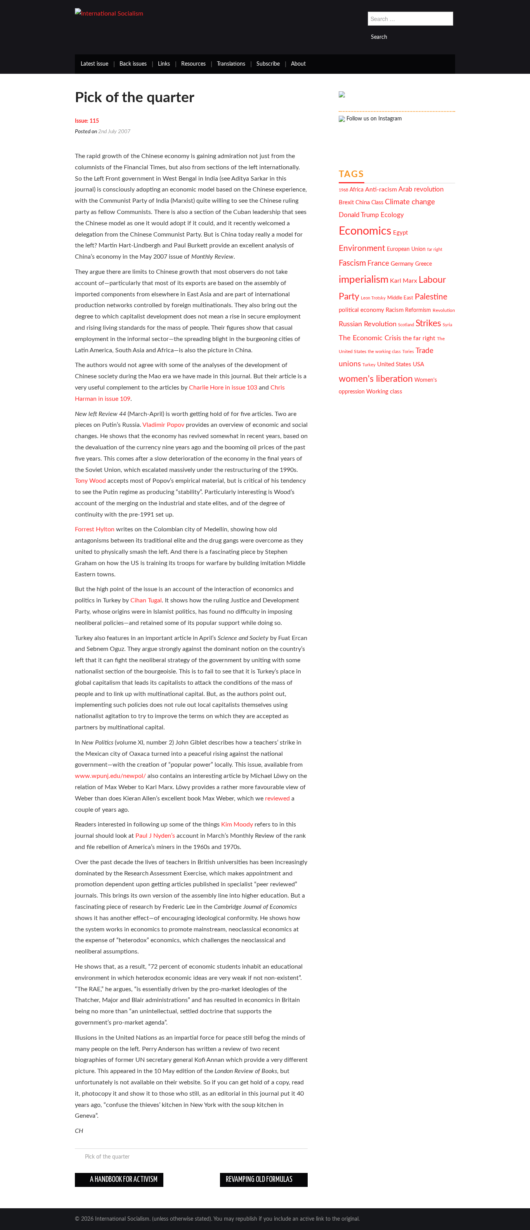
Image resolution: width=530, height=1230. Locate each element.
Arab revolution (420, 189)
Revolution (444, 310)
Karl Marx (403, 281)
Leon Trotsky (373, 298)
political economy (361, 310)
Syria (447, 325)
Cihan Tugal (146, 600)
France (378, 263)
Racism (395, 310)
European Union (406, 249)
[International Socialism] (109, 13)
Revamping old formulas (260, 1179)
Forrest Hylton (94, 529)
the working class (384, 352)
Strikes (428, 323)
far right (434, 249)
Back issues (133, 64)
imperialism (363, 280)
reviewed (277, 798)
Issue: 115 (87, 121)
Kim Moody (237, 824)
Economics (365, 231)
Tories (408, 352)
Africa (357, 190)
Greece (423, 264)
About (298, 64)
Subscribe (268, 64)
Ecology (392, 215)
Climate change (410, 202)
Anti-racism (381, 189)
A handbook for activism (123, 1179)
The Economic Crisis (370, 338)
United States (394, 364)
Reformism (418, 310)
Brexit (346, 202)
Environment (362, 248)
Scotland (406, 325)
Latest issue (94, 64)
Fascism (352, 263)
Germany (402, 264)
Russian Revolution (368, 324)
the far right (419, 338)
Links (164, 64)
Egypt (400, 233)
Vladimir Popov (163, 425)
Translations (231, 64)
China (362, 202)
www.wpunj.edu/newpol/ (110, 776)
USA (418, 364)
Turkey (369, 365)
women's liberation (376, 378)
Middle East (400, 298)
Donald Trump (359, 215)
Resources (193, 64)
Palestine (431, 297)
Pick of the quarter (107, 1157)
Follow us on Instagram (373, 119)
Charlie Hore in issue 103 (223, 387)
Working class (384, 392)
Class (377, 202)
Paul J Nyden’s (155, 836)
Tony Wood (90, 481)
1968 (343, 190)
